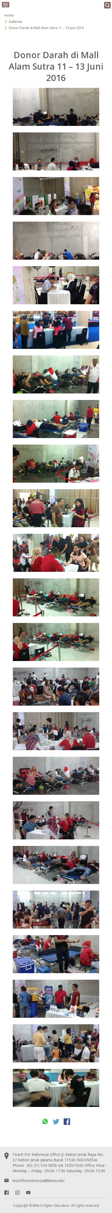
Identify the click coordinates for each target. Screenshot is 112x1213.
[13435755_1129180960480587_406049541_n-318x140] (56, 820)
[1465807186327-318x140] (56, 419)
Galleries (15, 21)
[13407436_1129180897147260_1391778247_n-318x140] (56, 776)
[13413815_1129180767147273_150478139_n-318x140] (56, 1088)
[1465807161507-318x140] (56, 553)
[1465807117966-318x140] (56, 464)
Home (9, 15)
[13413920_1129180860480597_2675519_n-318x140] (56, 731)
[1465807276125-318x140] (56, 151)
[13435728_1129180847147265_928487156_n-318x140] (56, 910)
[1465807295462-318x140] (56, 107)
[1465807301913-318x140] (56, 196)
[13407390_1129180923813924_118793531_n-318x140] (56, 1043)
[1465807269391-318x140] (56, 285)
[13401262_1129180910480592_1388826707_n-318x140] (56, 999)
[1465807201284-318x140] (56, 508)
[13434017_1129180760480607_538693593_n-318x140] (56, 687)
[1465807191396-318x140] (56, 374)
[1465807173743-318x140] (56, 642)
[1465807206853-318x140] (56, 330)
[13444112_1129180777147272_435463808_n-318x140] (56, 954)
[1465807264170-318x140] (56, 241)
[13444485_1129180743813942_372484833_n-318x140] (56, 865)
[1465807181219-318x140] (56, 597)
